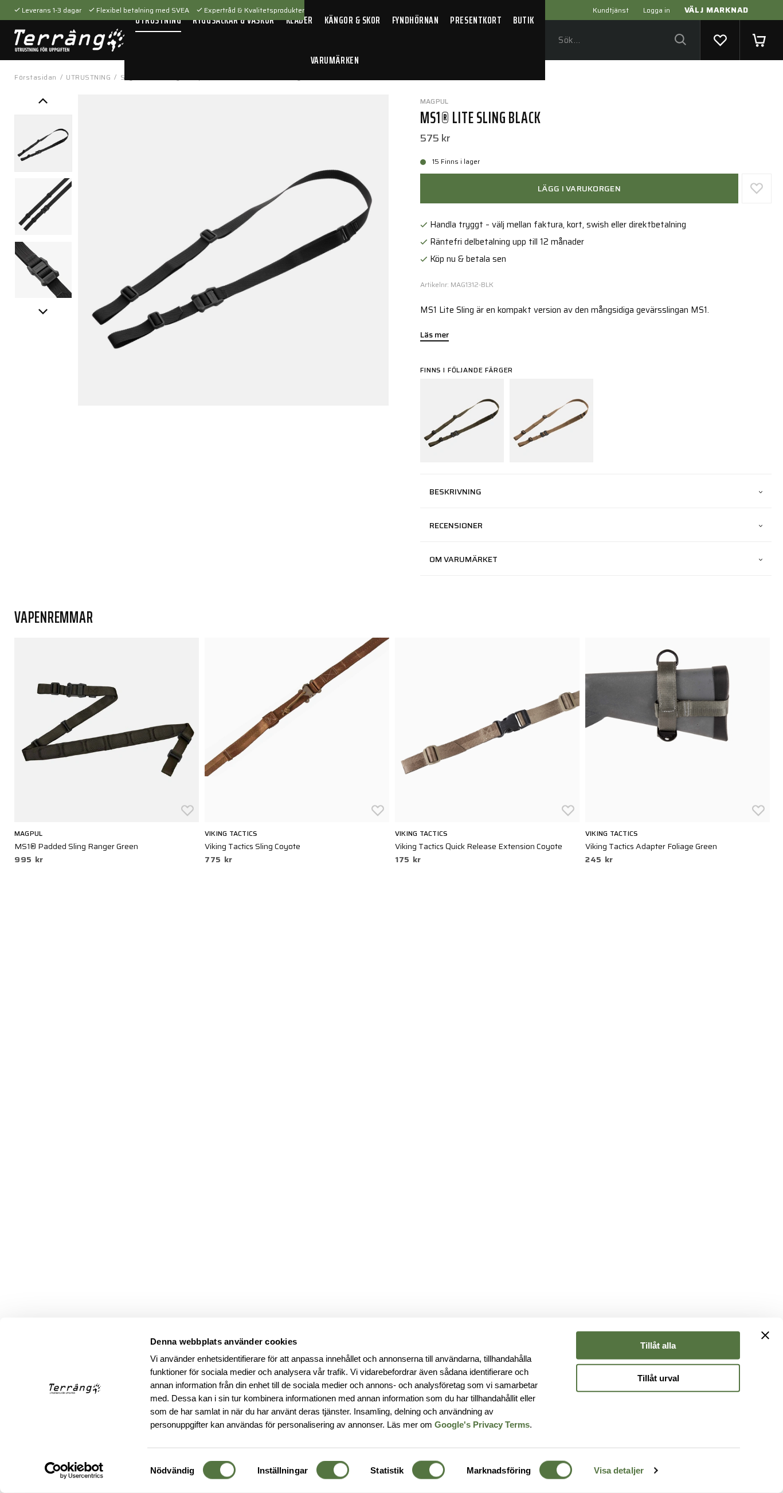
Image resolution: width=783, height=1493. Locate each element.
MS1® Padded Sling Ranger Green (76, 846)
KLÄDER (299, 20)
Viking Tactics (231, 833)
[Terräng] (69, 40)
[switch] (332, 1470)
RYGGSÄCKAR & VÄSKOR (233, 20)
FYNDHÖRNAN (415, 20)
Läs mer (434, 336)
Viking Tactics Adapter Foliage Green (651, 846)
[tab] (43, 143)
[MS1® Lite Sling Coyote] (551, 420)
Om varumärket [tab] (463, 559)
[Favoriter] (720, 40)
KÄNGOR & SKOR (352, 20)
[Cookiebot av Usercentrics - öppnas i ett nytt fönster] (74, 1470)
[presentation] (43, 143)
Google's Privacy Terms (482, 1424)
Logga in (656, 10)
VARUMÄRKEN (335, 60)
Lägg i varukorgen (579, 188)
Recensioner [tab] (456, 525)
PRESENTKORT (476, 20)
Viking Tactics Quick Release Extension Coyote (478, 846)
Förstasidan (35, 77)
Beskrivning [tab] (455, 491)
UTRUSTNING (158, 20)
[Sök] (680, 40)
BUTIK (523, 20)
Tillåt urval (658, 1377)
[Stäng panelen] (765, 1335)
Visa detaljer (619, 1470)
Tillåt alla (658, 1345)
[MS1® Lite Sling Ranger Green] (462, 420)
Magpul (434, 101)
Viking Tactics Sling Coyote (252, 846)
